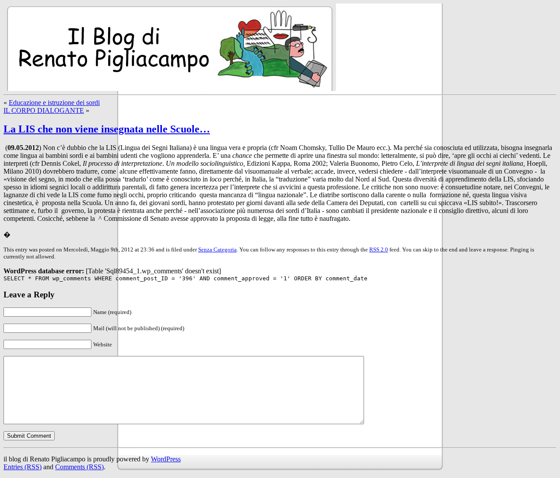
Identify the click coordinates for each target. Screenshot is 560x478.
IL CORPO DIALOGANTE (44, 110)
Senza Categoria (217, 249)
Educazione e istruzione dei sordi (54, 102)
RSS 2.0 (378, 249)
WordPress (166, 459)
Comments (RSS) (79, 467)
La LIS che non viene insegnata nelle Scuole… (107, 129)
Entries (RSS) (23, 467)
